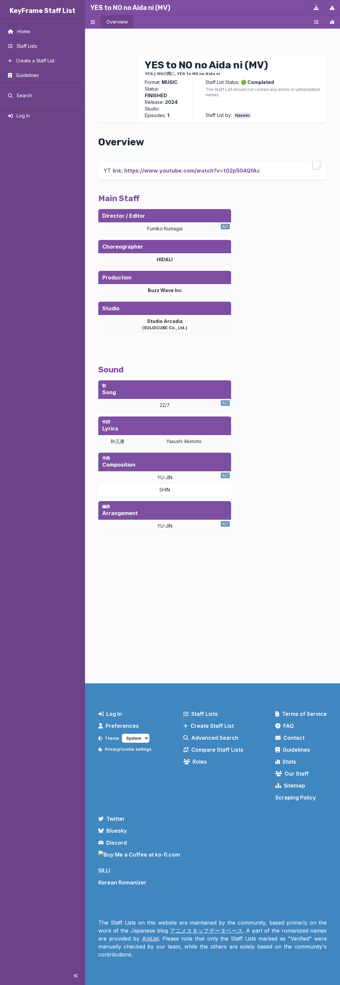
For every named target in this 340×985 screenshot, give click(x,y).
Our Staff (297, 773)
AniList (150, 938)
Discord (116, 842)
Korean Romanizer (122, 882)
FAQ (288, 725)
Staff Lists (204, 714)
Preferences (122, 725)
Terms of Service (304, 714)
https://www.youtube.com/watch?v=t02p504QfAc (192, 170)
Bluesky (116, 830)
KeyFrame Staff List (42, 11)
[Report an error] (332, 7)
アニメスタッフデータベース (206, 930)
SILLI (104, 870)
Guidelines (296, 749)
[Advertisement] (212, 623)
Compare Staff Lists (217, 749)
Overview (117, 22)
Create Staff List (212, 725)
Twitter (115, 818)
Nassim (242, 115)
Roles (200, 761)
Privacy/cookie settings (128, 749)
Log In (114, 714)
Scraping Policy (295, 797)
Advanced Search (214, 737)
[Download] (316, 7)
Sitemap (294, 785)
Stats (289, 761)
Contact (293, 737)
